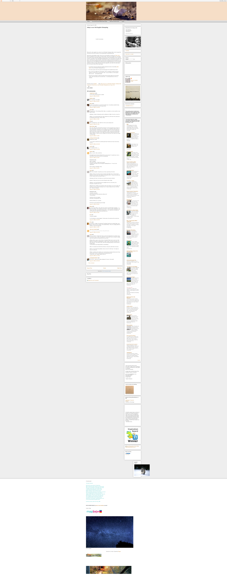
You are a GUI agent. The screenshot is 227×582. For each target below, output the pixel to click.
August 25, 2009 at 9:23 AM (94, 212)
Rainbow (128, 143)
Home (88, 21)
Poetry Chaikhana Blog (131, 161)
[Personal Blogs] (127, 453)
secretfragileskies (130, 170)
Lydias (123, 21)
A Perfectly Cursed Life (131, 260)
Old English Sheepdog (111, 83)
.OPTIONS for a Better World (132, 210)
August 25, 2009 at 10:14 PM (95, 232)
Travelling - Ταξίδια (130, 180)
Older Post (119, 268)
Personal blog (127, 454)
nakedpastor (129, 352)
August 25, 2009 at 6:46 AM (94, 204)
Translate (127, 50)
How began (99, 21)
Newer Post (89, 268)
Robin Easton (92, 126)
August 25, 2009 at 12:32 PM (95, 219)
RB (90, 121)
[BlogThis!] (88, 87)
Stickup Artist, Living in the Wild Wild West (132, 251)
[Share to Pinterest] (92, 87)
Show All (139, 360)
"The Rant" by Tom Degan (132, 266)
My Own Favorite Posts (114, 21)
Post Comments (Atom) (107, 271)
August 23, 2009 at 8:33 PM (94, 96)
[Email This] (87, 87)
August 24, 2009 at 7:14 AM (94, 135)
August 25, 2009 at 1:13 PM (94, 227)
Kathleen (91, 98)
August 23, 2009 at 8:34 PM (94, 101)
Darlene (91, 151)
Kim (90, 214)
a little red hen (129, 306)
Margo (91, 206)
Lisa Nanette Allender (93, 257)
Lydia (91, 109)
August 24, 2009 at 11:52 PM (95, 189)
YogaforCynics (92, 93)
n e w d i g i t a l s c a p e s (132, 344)
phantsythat (129, 240)
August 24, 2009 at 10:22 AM (95, 144)
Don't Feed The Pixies (131, 335)
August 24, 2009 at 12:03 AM (95, 107)
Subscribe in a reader (129, 54)
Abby (102, 83)
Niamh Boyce (129, 199)
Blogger (119, 551)
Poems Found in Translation (132, 191)
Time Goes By (129, 287)
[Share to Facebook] (91, 87)
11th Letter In (129, 314)
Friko (91, 222)
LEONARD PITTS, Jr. (129, 105)
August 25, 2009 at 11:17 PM (95, 255)
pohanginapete (130, 151)
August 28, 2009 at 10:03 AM (95, 260)
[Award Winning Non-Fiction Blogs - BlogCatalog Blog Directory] (132, 447)
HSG (127, 124)
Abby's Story (117, 55)
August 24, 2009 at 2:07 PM (94, 157)
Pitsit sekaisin (129, 325)
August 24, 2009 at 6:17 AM (94, 124)
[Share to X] (89, 87)
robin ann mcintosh (93, 229)
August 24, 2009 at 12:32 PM (95, 149)
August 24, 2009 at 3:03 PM (94, 168)
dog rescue (105, 83)
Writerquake (92, 4)
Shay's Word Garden (131, 132)
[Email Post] (88, 86)
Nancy (91, 103)
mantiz (91, 146)
